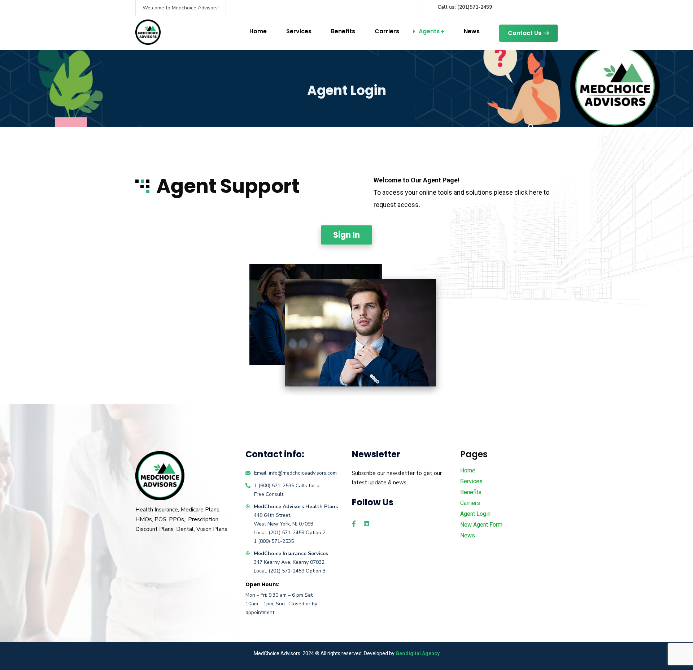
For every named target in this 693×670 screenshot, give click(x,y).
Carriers (387, 31)
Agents (429, 31)
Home (258, 31)
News (472, 31)
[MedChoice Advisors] (148, 32)
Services (298, 31)
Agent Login (475, 513)
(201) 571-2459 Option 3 (297, 570)
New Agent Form (481, 524)
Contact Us (524, 33)
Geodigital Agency (418, 653)
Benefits (343, 31)
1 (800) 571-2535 (274, 485)
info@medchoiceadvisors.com (303, 473)
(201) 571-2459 (287, 532)
